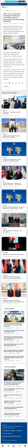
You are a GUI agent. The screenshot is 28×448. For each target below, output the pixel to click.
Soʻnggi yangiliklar (9, 308)
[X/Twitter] (15, 83)
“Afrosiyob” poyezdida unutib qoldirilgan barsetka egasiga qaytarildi (13, 408)
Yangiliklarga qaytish (10, 10)
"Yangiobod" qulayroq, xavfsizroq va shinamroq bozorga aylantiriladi (12, 414)
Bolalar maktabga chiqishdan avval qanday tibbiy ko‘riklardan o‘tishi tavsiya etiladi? (14, 351)
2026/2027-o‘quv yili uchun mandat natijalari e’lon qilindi (12, 401)
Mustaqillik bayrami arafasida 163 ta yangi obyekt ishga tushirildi (14, 331)
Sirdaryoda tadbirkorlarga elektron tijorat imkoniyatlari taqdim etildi (13, 344)
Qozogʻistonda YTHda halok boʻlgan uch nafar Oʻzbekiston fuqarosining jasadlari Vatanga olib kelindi (13, 338)
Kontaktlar (19, 430)
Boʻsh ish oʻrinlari (6, 433)
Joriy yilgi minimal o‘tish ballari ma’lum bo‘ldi (13, 395)
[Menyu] (25, 7)
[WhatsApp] (19, 83)
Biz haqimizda (6, 430)
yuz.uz (9, 442)
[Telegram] (9, 83)
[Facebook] (12, 83)
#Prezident (6, 86)
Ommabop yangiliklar (10, 367)
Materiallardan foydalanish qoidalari (11, 436)
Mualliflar (13, 430)
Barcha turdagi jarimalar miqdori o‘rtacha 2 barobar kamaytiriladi (14, 389)
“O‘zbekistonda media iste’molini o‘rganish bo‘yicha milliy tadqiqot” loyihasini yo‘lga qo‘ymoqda (14, 357)
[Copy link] (22, 83)
